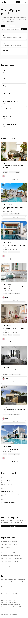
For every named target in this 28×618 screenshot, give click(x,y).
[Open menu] (2, 2)
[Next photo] (24, 158)
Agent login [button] (13, 526)
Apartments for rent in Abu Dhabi (9, 561)
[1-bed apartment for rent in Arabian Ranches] (14, 151)
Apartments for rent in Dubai (8, 550)
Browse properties (6, 587)
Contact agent (15, 179)
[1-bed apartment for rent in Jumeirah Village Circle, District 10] (14, 313)
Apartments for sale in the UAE (9, 541)
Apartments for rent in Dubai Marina (10, 555)
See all (23, 139)
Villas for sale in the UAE (7, 547)
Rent (3, 26)
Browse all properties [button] (7, 566)
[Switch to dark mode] (26, 2)
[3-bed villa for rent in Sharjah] (14, 434)
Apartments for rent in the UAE (9, 544)
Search (24, 29)
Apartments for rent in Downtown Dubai (11, 558)
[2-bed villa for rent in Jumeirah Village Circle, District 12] (14, 272)
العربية (22, 2)
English (18, 2)
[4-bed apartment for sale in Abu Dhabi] (14, 395)
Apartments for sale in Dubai (8, 553)
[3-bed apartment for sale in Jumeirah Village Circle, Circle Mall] (14, 230)
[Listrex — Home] (5, 2)
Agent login (4, 589)
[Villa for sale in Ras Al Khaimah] (14, 355)
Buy (7, 26)
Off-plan (12, 26)
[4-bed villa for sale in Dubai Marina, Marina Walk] (14, 192)
